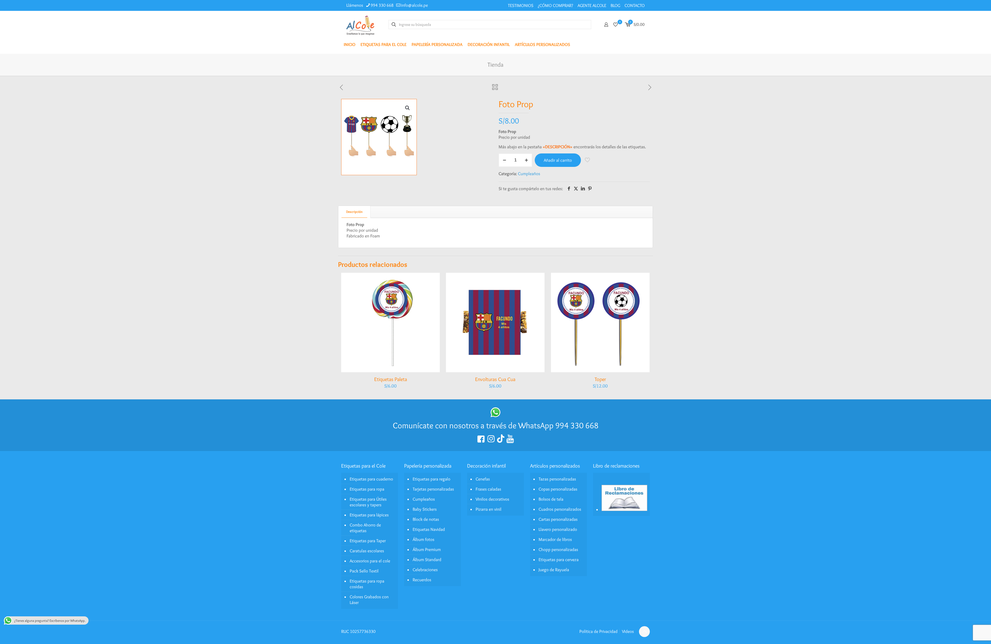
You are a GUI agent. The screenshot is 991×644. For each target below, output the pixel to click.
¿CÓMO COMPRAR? (555, 5)
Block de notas (426, 519)
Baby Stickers (425, 509)
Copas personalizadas (558, 489)
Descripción (354, 212)
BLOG (615, 5)
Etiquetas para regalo (431, 479)
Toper (600, 379)
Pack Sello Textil (364, 570)
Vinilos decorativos (492, 499)
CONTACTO (635, 5)
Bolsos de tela (551, 499)
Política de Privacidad (598, 631)
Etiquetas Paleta (390, 379)
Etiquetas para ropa (367, 489)
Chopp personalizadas (558, 549)
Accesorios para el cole (370, 560)
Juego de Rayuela (554, 569)
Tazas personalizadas (557, 479)
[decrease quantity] (504, 160)
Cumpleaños (529, 173)
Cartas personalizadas (558, 519)
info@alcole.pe (414, 5)
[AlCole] (360, 24)
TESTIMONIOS (520, 5)
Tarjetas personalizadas (433, 489)
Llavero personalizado (558, 529)
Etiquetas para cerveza (559, 559)
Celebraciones (425, 569)
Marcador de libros (555, 539)
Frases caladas (488, 489)
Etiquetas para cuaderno (371, 479)
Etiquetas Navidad (429, 529)
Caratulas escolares (367, 550)
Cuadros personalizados (560, 509)
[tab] (354, 212)
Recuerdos (422, 579)
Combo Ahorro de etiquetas (365, 527)
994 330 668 (382, 5)
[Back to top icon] (644, 631)
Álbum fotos (423, 539)
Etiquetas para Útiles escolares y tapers (368, 501)
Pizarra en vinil (488, 509)
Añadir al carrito (558, 160)
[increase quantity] (526, 160)
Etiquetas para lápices (369, 514)
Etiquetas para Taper (368, 540)
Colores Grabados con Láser (369, 599)
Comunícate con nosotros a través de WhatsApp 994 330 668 (495, 425)
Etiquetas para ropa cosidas (367, 583)
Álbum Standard (427, 559)
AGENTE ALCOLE (592, 5)
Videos (628, 631)
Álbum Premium (427, 549)
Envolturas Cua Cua (495, 379)
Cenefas (483, 479)
